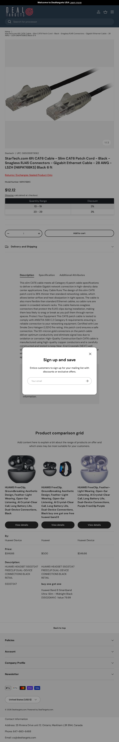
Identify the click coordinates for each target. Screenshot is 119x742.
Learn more (76, 2)
